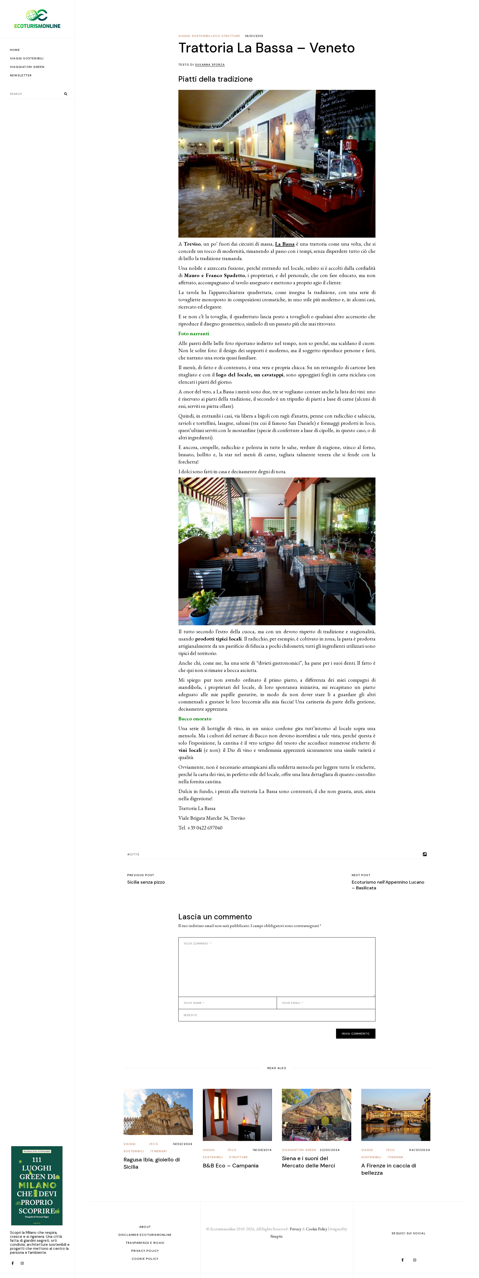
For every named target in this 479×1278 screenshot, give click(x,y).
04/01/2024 (419, 1150)
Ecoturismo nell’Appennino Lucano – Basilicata (388, 885)
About (145, 1227)
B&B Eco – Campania (230, 1165)
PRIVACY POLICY (145, 1251)
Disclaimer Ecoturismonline (145, 1235)
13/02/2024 (183, 1144)
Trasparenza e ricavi (145, 1243)
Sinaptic (276, 1236)
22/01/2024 (330, 1150)
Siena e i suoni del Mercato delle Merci (308, 1162)
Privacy (295, 1229)
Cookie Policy (145, 1259)
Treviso (192, 243)
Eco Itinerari (159, 1147)
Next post (361, 875)
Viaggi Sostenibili (195, 36)
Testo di (201, 65)
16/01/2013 (254, 36)
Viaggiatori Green (299, 1150)
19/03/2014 (262, 1150)
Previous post (140, 875)
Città (134, 854)
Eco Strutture (226, 36)
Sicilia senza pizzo (146, 882)
